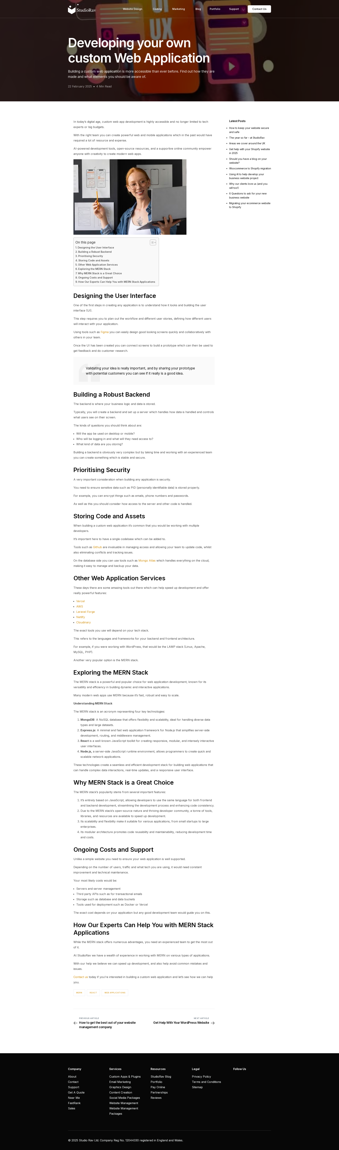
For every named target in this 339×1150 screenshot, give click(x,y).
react (93, 993)
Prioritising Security (90, 255)
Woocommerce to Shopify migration (250, 168)
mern (79, 993)
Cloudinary (83, 622)
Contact (73, 1082)
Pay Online (158, 1087)
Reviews (156, 1097)
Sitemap (197, 1087)
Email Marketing (120, 1082)
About (72, 1076)
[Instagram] (241, 1076)
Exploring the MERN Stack (94, 268)
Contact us (80, 977)
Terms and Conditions (206, 1082)
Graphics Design (120, 1087)
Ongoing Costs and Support (95, 277)
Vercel (80, 601)
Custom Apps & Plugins (125, 1076)
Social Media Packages (124, 1097)
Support (73, 1087)
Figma (105, 332)
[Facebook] (235, 1076)
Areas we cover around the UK (247, 143)
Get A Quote (76, 1092)
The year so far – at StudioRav (247, 137)
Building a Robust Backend (95, 251)
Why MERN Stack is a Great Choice (100, 273)
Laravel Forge (85, 611)
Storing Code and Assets (93, 260)
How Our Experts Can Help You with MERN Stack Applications (116, 281)
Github (97, 547)
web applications (115, 993)
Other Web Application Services (98, 264)
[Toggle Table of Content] (151, 242)
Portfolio (156, 1082)
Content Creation (120, 1092)
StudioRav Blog (161, 1076)
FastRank (74, 1103)
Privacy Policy (201, 1076)
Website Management (123, 1103)
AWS (79, 606)
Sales (71, 1108)
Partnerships (159, 1092)
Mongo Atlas (147, 560)
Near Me (74, 1097)
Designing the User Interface (96, 247)
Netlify (80, 617)
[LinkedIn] (247, 1076)
